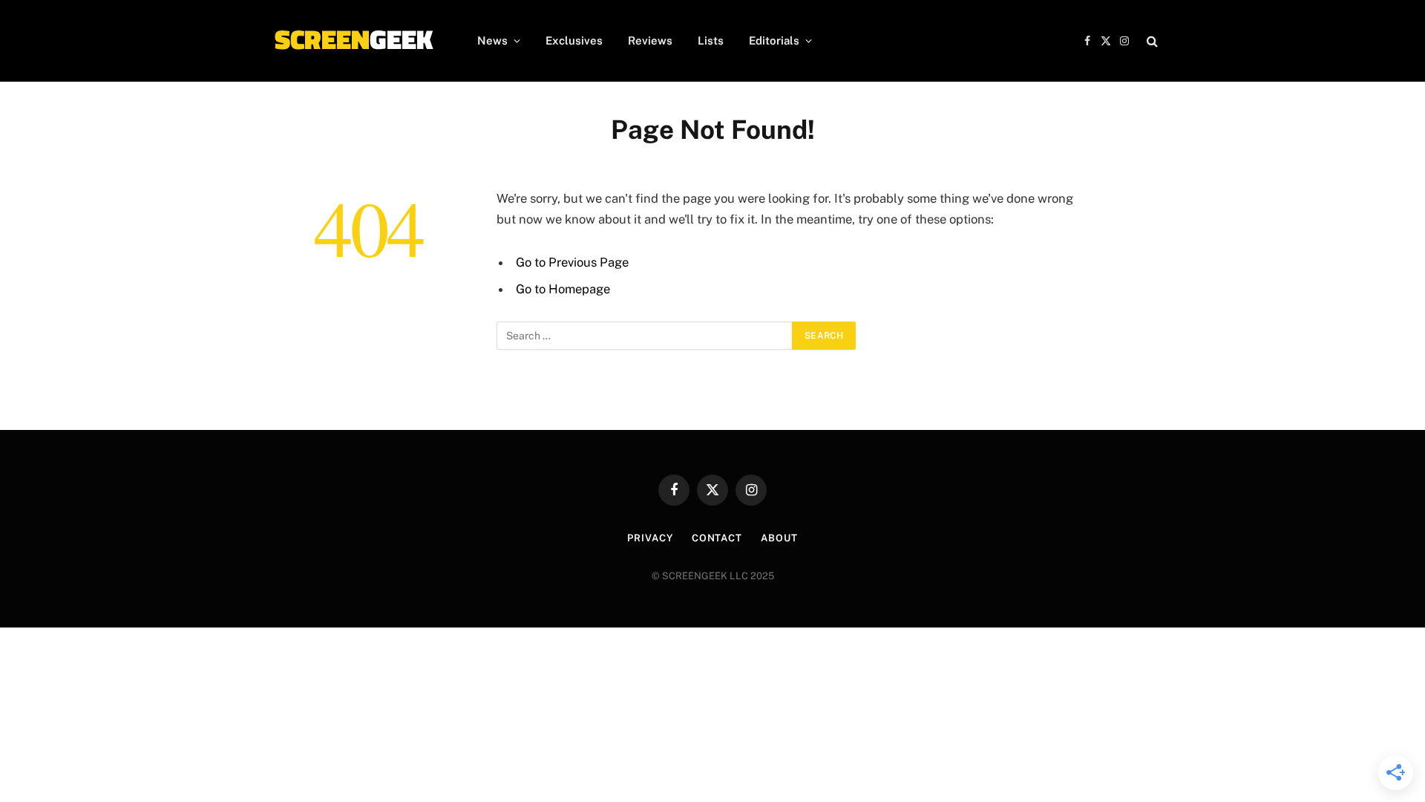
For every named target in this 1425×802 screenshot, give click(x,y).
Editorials (774, 40)
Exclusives (574, 40)
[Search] (1151, 41)
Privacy (649, 538)
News (492, 40)
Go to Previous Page (572, 262)
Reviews (650, 40)
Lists (711, 40)
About (779, 538)
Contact (717, 538)
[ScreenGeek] (353, 41)
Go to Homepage (563, 288)
